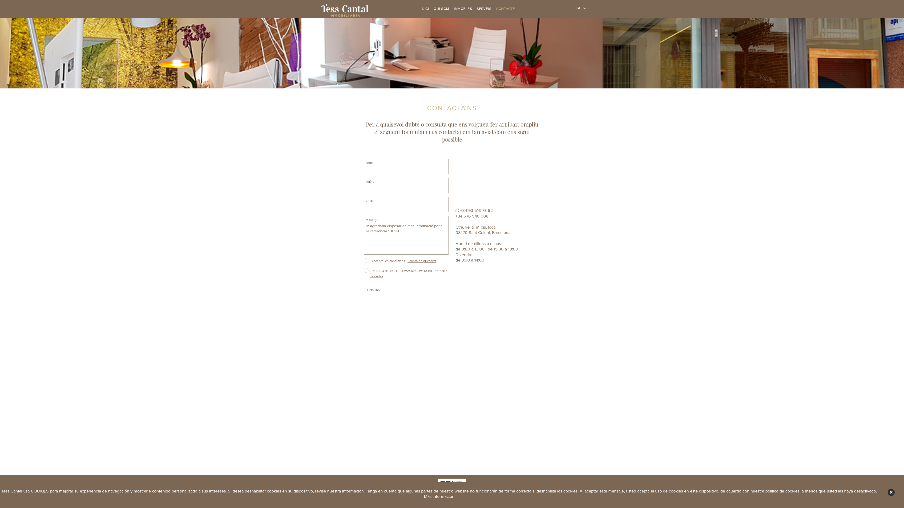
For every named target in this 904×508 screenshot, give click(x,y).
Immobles (463, 9)
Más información (439, 496)
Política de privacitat (422, 261)
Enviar (374, 290)
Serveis (484, 9)
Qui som (441, 9)
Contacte (505, 9)
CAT (579, 8)
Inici (425, 9)
